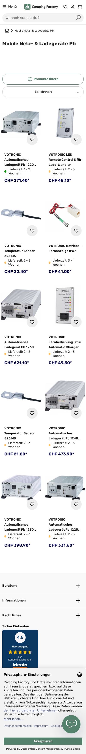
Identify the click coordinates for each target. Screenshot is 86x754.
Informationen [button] (14, 600)
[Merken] (32, 139)
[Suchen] (78, 17)
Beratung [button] (9, 586)
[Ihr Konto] (72, 6)
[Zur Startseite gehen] (41, 7)
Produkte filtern (46, 79)
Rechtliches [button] (11, 615)
